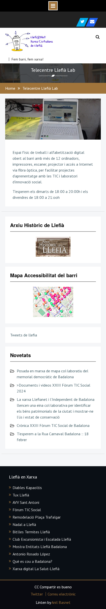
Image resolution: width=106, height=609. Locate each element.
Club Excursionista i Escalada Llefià (42, 539)
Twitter (37, 594)
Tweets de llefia (23, 335)
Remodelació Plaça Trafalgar (37, 517)
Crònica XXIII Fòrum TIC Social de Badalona (53, 425)
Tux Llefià (21, 495)
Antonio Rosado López (31, 553)
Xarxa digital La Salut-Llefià (36, 568)
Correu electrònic (62, 594)
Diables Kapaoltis (27, 487)
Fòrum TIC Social (27, 509)
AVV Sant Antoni (26, 502)
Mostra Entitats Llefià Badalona (40, 546)
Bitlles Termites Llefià (31, 531)
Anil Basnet (61, 602)
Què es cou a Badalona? (32, 561)
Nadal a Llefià (24, 524)
